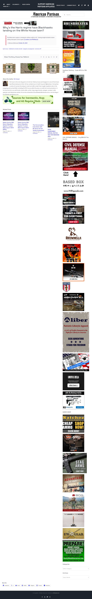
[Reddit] (46, 57)
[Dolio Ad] (31, 64)
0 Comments (7, 132)
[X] (43, 57)
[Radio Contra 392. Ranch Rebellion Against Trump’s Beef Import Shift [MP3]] (8, 113)
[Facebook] (41, 57)
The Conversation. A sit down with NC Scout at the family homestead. (38, 127)
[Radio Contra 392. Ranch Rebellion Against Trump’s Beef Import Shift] (23, 113)
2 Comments (37, 132)
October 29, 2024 (23, 43)
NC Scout (6, 48)
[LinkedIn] (49, 57)
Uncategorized (31, 48)
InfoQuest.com (56, 593)
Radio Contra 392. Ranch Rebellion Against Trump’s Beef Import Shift (23, 125)
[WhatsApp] (51, 57)
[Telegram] (56, 57)
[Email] (54, 57)
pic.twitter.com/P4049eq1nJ (31, 39)
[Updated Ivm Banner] (28, 96)
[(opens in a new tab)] (53, 113)
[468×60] (20, 21)
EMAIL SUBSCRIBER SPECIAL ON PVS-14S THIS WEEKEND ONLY (53, 133)
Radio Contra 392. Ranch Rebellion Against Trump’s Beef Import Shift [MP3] (8, 126)
